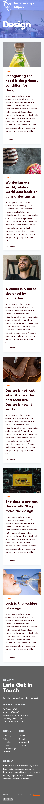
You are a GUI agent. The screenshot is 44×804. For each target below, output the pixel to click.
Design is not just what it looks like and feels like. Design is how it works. (20, 400)
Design (8, 71)
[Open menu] (39, 5)
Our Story (7, 736)
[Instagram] (11, 799)
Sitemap (23, 745)
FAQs (5, 739)
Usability (23, 739)
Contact (6, 752)
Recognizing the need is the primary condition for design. (21, 83)
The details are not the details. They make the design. (21, 506)
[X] (8, 799)
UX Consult (24, 742)
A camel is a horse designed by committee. (20, 293)
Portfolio (7, 742)
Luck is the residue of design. (21, 606)
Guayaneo (36, 795)
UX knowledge (9, 748)
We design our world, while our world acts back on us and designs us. (21, 189)
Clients (6, 745)
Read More (11, 140)
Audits (22, 736)
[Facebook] (4, 799)
